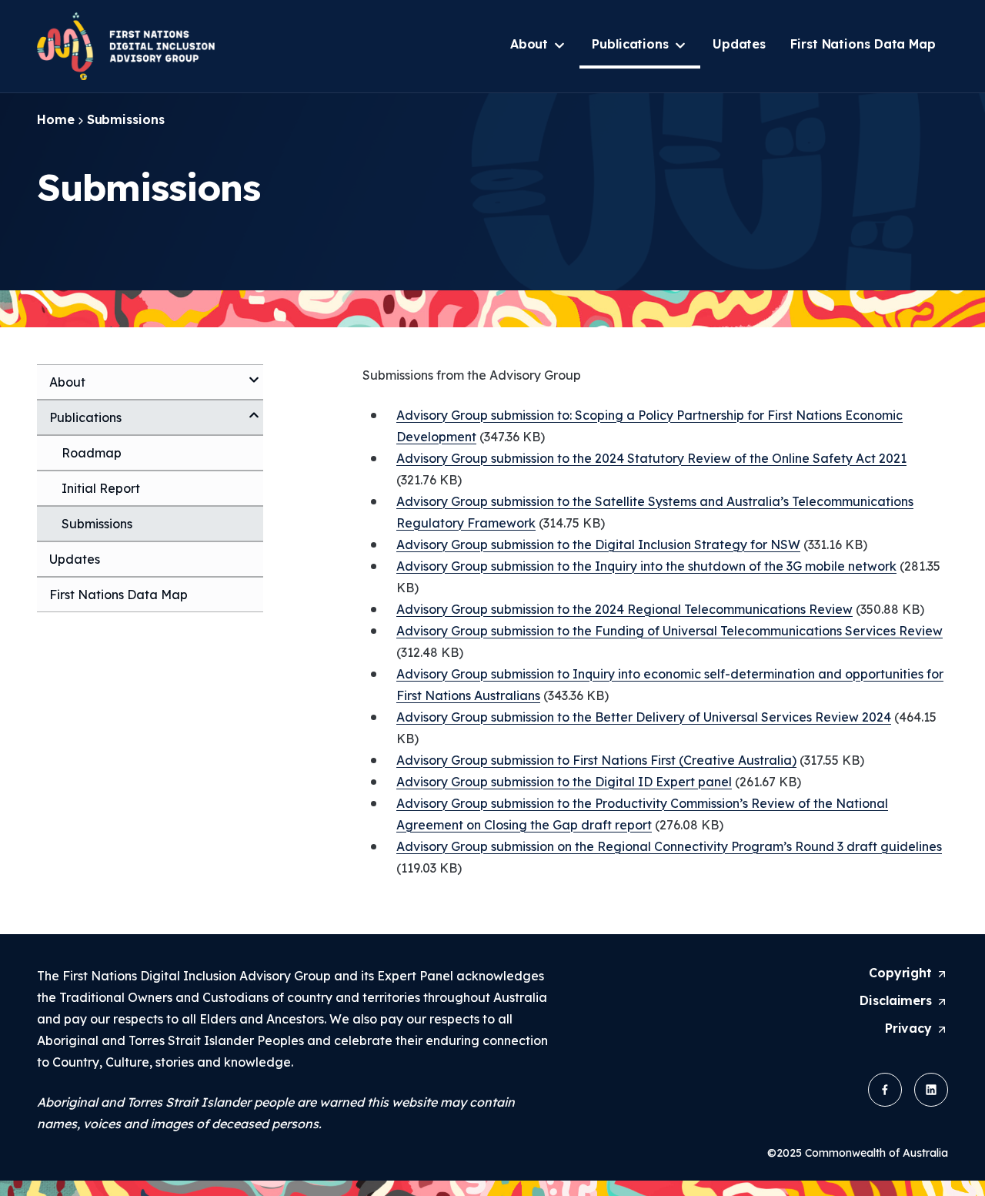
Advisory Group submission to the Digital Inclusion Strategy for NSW (598, 544)
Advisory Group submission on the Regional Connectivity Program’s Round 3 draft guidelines (669, 846)
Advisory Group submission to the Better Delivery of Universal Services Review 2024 (643, 717)
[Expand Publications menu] (254, 409)
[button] (885, 1090)
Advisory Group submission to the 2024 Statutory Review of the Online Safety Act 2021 (651, 458)
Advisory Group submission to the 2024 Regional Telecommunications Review (624, 609)
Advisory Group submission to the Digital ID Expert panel (564, 781)
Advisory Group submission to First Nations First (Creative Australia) (596, 760)
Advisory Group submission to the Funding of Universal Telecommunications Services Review (669, 630)
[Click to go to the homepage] (128, 46)
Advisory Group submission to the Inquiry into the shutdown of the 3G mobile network (646, 566)
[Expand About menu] (254, 373)
